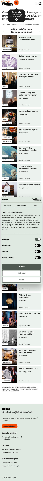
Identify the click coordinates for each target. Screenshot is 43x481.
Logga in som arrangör (11, 466)
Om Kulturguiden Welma (11, 449)
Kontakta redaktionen (10, 452)
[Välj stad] (16, 2)
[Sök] (36, 3)
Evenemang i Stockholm (10, 389)
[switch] (38, 245)
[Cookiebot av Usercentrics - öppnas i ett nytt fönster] (32, 199)
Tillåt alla (21, 266)
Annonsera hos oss (9, 463)
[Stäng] (16, 19)
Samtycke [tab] (7, 205)
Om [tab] (35, 205)
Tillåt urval (21, 273)
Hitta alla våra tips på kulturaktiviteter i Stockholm (19, 387)
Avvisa (21, 279)
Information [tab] (21, 205)
